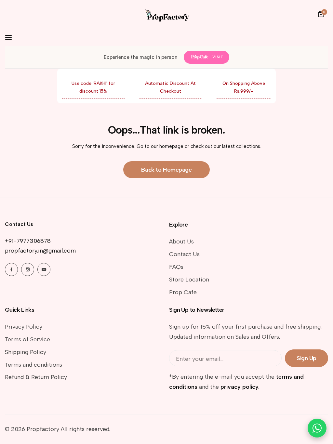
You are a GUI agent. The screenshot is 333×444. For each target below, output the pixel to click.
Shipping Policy (25, 352)
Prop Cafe (183, 292)
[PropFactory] (166, 14)
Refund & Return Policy (36, 377)
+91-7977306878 (28, 240)
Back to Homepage (166, 169)
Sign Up (306, 358)
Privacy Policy (23, 326)
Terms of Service (27, 339)
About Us (181, 241)
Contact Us (184, 254)
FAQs (176, 266)
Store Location (189, 279)
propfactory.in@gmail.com (40, 250)
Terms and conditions (33, 364)
